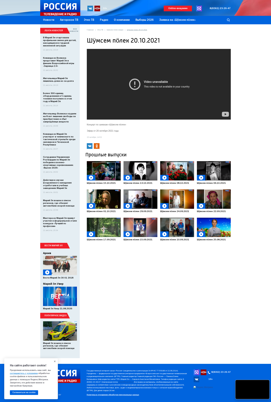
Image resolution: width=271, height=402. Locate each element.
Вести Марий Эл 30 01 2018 (58, 278)
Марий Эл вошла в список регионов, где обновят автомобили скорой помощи (58, 203)
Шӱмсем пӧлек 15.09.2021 (138, 240)
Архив (47, 253)
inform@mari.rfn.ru (125, 382)
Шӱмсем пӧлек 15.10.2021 (101, 183)
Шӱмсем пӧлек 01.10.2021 (101, 211)
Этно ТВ (100, 30)
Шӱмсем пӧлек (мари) (115, 30)
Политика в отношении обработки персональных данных (113, 395)
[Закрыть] (54, 361)
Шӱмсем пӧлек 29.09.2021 (138, 211)
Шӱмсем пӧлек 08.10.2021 (174, 183)
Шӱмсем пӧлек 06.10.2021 (211, 183)
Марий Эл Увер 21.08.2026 (57, 309)
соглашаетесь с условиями (24, 373)
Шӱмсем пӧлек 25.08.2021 (211, 240)
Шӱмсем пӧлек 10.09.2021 (174, 240)
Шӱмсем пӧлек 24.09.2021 (174, 211)
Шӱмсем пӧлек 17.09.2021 (101, 240)
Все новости (73, 30)
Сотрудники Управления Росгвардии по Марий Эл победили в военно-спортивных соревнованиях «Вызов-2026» (58, 162)
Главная (90, 30)
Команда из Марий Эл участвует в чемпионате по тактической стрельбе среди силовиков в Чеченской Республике (59, 139)
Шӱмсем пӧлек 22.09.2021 (211, 211)
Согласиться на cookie (24, 392)
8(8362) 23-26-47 (220, 8)
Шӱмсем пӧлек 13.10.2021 (138, 183)
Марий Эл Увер (53, 283)
